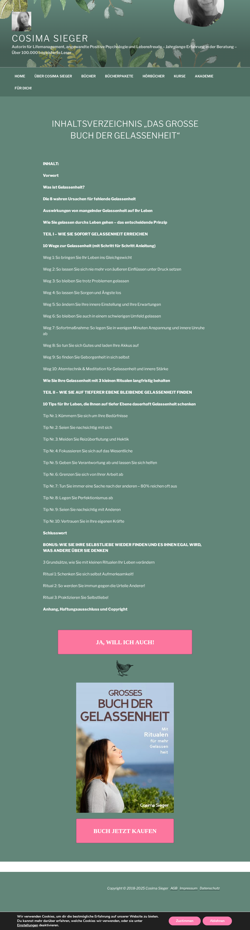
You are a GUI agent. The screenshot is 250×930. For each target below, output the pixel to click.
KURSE (180, 76)
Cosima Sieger (50, 38)
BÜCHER (88, 76)
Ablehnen (217, 921)
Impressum (189, 888)
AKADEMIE (204, 76)
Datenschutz (210, 888)
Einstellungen (27, 925)
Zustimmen (184, 921)
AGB (173, 888)
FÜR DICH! (23, 88)
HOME (20, 76)
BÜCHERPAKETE (119, 76)
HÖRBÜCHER (154, 76)
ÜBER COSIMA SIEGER (53, 76)
